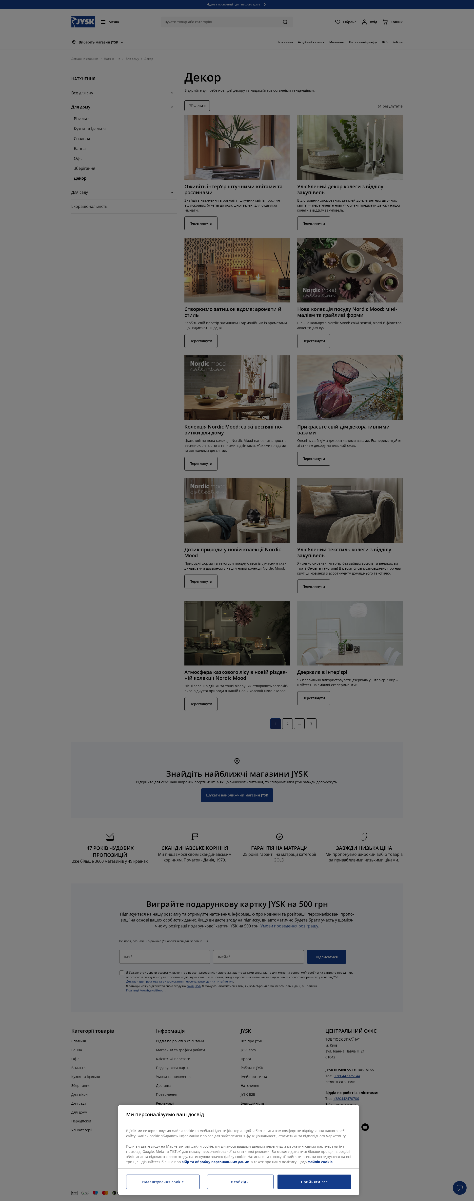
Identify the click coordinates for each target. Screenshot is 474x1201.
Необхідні (240, 1182)
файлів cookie (320, 1161)
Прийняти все (314, 1182)
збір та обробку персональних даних (215, 1161)
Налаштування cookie (163, 1182)
